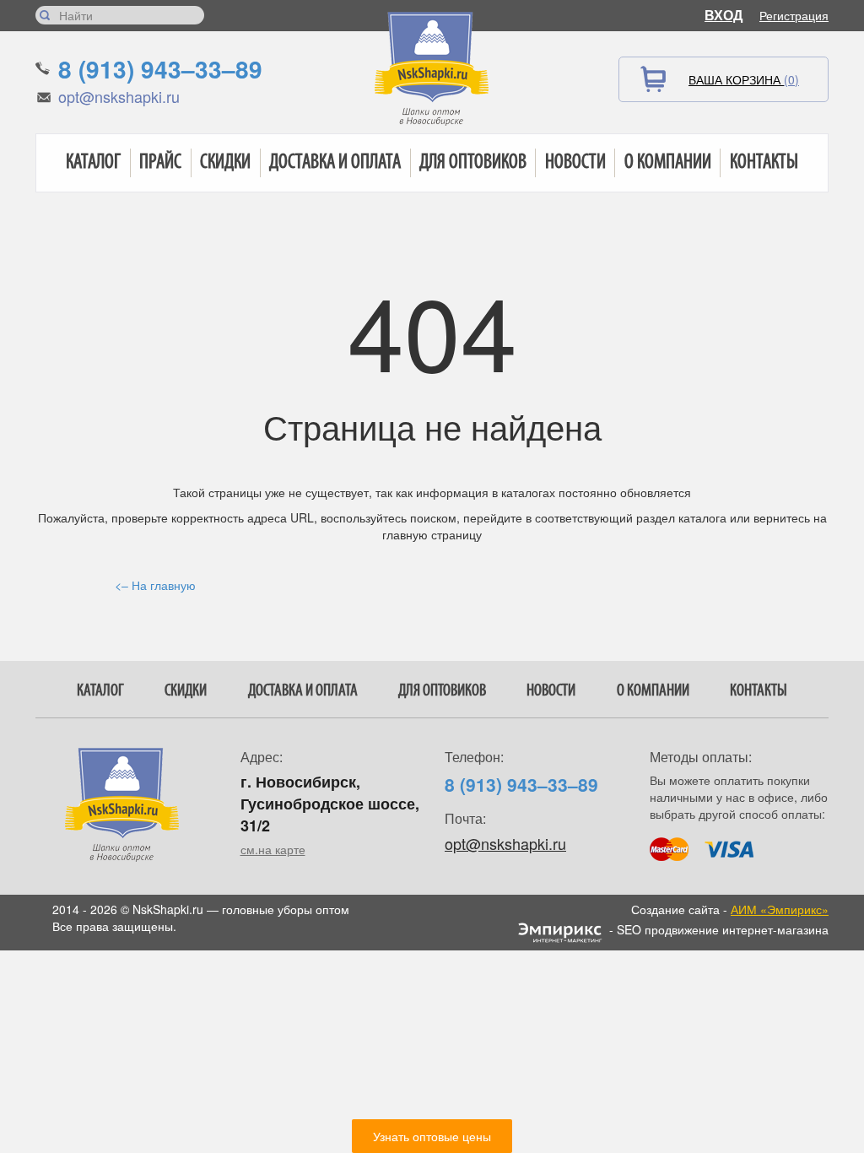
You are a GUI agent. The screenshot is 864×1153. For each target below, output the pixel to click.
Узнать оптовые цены (432, 1136)
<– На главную (155, 584)
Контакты (764, 163)
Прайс (160, 163)
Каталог (93, 163)
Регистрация (794, 15)
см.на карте (272, 849)
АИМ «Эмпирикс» (780, 909)
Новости (575, 163)
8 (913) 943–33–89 (160, 68)
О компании (667, 163)
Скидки (225, 163)
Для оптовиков (472, 163)
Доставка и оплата (335, 163)
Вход (723, 14)
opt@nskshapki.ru (119, 96)
